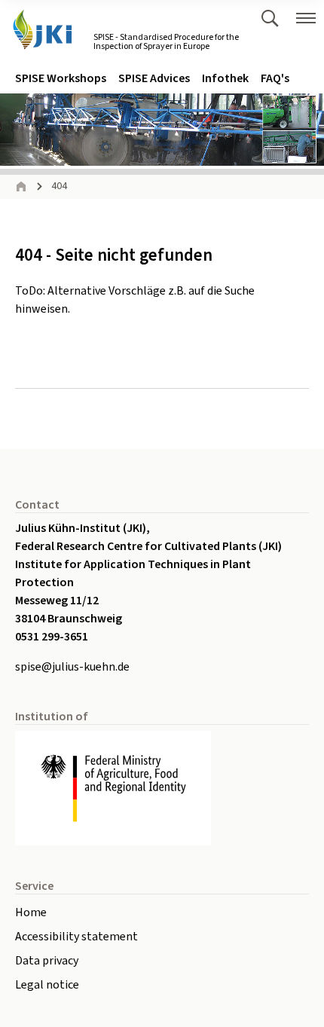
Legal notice (47, 985)
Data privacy (46, 960)
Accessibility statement (76, 936)
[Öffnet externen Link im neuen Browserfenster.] (162, 788)
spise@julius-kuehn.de (72, 667)
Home (31, 912)
